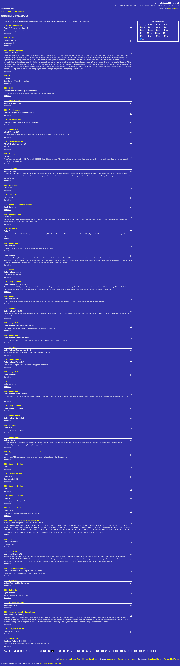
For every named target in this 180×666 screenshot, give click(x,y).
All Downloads (91, 659)
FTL (10, 539)
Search (133, 659)
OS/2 (69, 21)
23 (90, 651)
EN (151, 25)
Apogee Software (15, 243)
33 (128, 651)
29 (113, 651)
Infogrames (13, 168)
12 (49, 651)
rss (59, 663)
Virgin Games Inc (15, 110)
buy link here (19, 11)
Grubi (11, 88)
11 (45, 651)
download (7, 33)
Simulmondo (13, 580)
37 (144, 651)
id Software (13, 229)
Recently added (123, 659)
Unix (79, 21)
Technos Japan (14, 100)
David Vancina (14, 38)
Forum (176, 659)
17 (68, 651)
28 (109, 651)
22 (87, 651)
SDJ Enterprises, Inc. (16, 141)
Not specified (13, 76)
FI (167, 28)
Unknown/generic (15, 25)
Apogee (11, 296)
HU (167, 30)
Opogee (11, 269)
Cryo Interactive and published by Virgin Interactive (28, 452)
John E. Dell (13, 195)
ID (9, 381)
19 (75, 651)
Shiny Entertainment (16, 602)
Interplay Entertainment (17, 568)
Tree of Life (81, 659)
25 (98, 651)
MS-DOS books (6, 11)
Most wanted (111, 659)
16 (64, 651)
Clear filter (85, 21)
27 (106, 651)
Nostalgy (12, 154)
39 (151, 651)
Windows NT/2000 (50, 21)
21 (83, 651)
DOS (19, 21)
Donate (159, 659)
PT (143, 36)
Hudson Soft (13, 590)
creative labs (13, 129)
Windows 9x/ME (37, 21)
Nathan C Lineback (16, 50)
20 (79, 651)
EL (159, 30)
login (170, 8)
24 (94, 651)
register (175, 8)
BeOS (75, 21)
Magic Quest (13, 638)
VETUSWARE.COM (167, 2)
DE (151, 30)
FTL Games (13, 551)
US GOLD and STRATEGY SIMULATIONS (24, 520)
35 (136, 651)
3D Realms (12, 308)
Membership (168, 659)
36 (140, 651)
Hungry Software (15, 214)
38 (147, 651)
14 (56, 651)
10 (41, 651)
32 (125, 651)
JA (150, 33)
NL (159, 28)
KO (158, 33)
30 (117, 651)
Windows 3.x (26, 21)
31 (121, 651)
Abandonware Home (68, 659)
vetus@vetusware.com (48, 663)
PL (166, 33)
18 (71, 651)
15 (60, 651)
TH (167, 36)
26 (102, 651)
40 (155, 651)
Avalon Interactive (15, 474)
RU (151, 36)
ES (159, 36)
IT (143, 33)
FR (143, 30)
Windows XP (62, 21)
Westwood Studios (16, 464)
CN (143, 28)
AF (159, 25)
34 (132, 651)
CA (167, 25)
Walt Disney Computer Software (20, 204)
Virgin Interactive (15, 120)
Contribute (152, 659)
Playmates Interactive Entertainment (22, 612)
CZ (151, 28)
